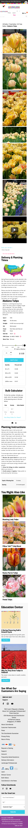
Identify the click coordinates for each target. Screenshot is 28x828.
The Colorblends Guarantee (9, 733)
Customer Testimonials (8, 727)
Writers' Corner (6, 775)
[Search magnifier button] (26, 16)
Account (4, 754)
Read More (6, 640)
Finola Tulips (7, 600)
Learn (14, 13)
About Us (5, 711)
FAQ (5, 709)
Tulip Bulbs (12, 24)
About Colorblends (7, 724)
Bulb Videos (5, 778)
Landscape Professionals (17, 711)
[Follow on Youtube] (12, 704)
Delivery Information (7, 760)
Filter (9, 13)
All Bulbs (5, 24)
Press (3, 730)
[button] (25, 2)
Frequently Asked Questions (10, 757)
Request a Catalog (18, 709)
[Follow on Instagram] (8, 704)
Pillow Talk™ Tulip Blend (12, 546)
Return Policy (5, 739)
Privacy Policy (5, 736)
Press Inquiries (14, 713)
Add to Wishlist (20, 349)
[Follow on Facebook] (3, 704)
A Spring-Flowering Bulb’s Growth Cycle (11, 631)
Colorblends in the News (9, 781)
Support (4, 751)
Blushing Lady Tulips (11, 520)
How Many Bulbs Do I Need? (12, 417)
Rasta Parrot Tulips (10, 573)
